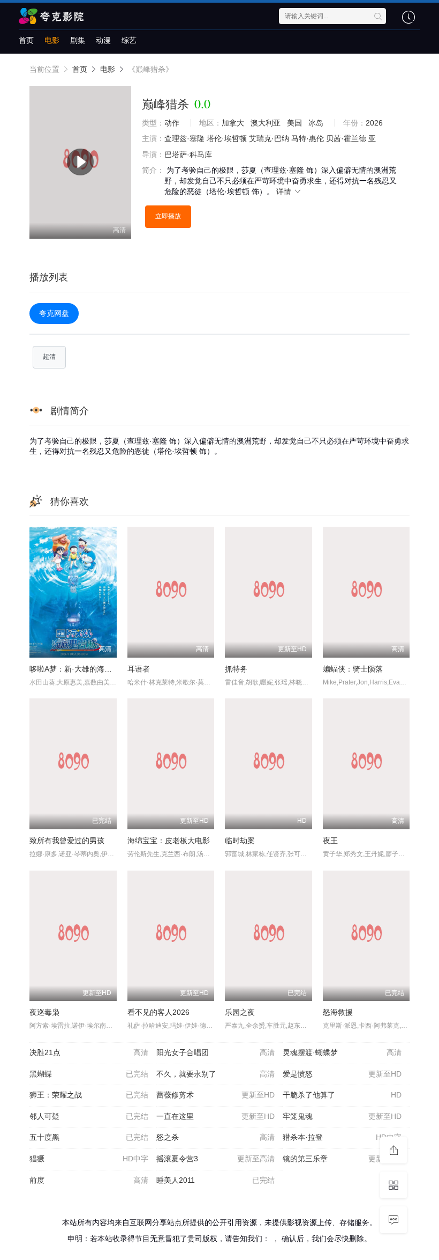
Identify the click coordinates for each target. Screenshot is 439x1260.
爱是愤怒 (342, 1074)
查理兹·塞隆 (184, 138)
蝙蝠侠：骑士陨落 (353, 669)
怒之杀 (215, 1137)
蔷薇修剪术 (215, 1094)
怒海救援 (338, 1012)
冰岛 (315, 123)
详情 (284, 191)
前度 (88, 1180)
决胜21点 (88, 1052)
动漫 (103, 40)
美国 (294, 123)
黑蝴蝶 (88, 1074)
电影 (51, 40)
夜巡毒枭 (44, 1012)
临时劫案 (240, 840)
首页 (26, 40)
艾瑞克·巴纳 (269, 138)
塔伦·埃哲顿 (227, 138)
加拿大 (233, 123)
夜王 (330, 840)
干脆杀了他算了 (342, 1094)
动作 (171, 123)
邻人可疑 (88, 1116)
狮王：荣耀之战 (88, 1094)
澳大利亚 (266, 123)
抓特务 (236, 669)
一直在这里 (215, 1116)
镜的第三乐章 (342, 1158)
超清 (49, 356)
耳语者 (138, 669)
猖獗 (88, 1158)
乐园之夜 (240, 1012)
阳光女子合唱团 (215, 1052)
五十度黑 (88, 1137)
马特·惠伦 (307, 138)
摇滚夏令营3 (215, 1158)
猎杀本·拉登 (342, 1137)
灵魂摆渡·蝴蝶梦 (342, 1052)
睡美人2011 (215, 1180)
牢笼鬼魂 (342, 1116)
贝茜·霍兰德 (346, 138)
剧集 (77, 40)
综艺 (129, 40)
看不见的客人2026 (158, 1012)
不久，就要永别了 (215, 1074)
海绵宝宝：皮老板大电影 (168, 840)
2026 (374, 123)
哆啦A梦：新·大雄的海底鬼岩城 (81, 669)
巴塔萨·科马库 (188, 154)
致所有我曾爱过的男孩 (66, 840)
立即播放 (168, 216)
